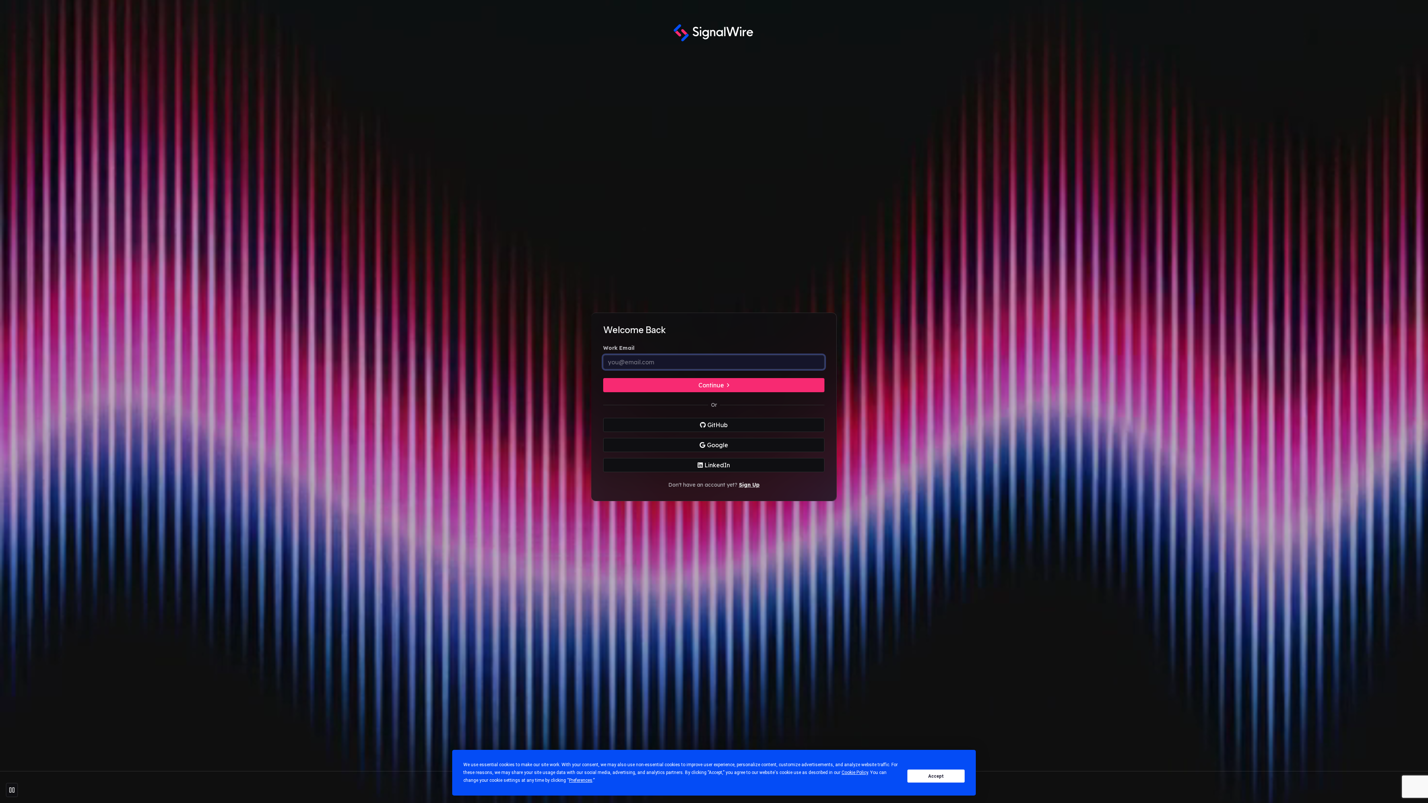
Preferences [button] (580, 780)
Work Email (618, 348)
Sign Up (749, 484)
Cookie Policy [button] (855, 772)
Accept (936, 776)
